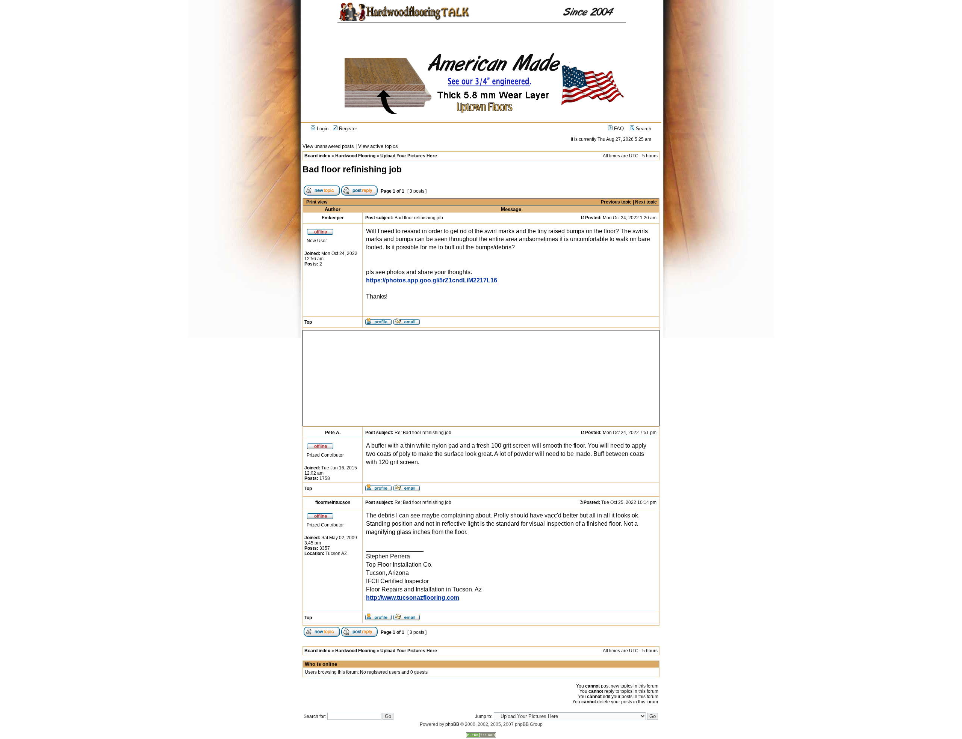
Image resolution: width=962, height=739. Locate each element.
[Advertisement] (383, 378)
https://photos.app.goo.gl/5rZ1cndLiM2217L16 (431, 280)
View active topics (378, 146)
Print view (316, 202)
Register (347, 128)
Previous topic (616, 202)
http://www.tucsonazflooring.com (412, 597)
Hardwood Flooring (355, 155)
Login (321, 128)
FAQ (618, 128)
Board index (317, 155)
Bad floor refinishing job (352, 169)
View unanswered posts (328, 146)
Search (642, 128)
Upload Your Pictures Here (408, 155)
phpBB (452, 724)
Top (308, 322)
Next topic (646, 202)
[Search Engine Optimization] (481, 736)
